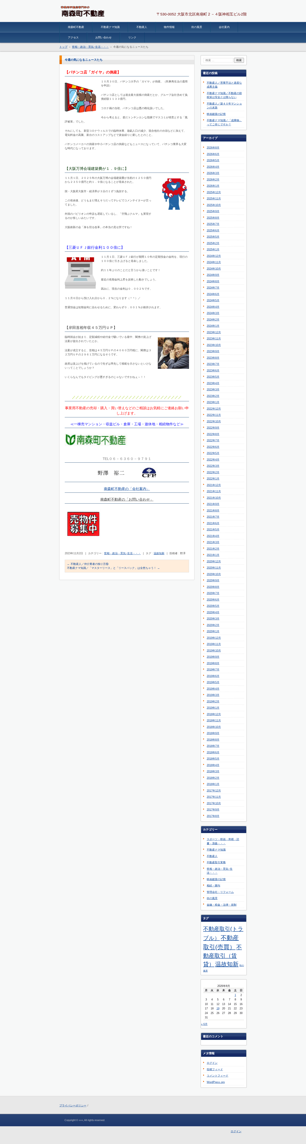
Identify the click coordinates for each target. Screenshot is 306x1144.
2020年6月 (213, 599)
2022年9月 (213, 427)
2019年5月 (213, 682)
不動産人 (141, 27)
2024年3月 (213, 313)
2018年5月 (213, 758)
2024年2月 (213, 319)
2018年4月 (213, 765)
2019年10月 (214, 650)
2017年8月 (213, 816)
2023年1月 (213, 402)
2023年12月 (214, 332)
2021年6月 (213, 523)
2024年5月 (213, 300)
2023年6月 (213, 370)
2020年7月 (213, 593)
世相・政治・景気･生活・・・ (122, 553)
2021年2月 (213, 548)
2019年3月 (213, 695)
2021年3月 (213, 542)
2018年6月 (213, 752)
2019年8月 (213, 663)
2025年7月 (213, 224)
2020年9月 (213, 580)
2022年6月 (213, 446)
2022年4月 (213, 459)
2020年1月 (213, 631)
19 (217, 1008)
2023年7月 (213, 364)
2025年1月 (213, 249)
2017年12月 (214, 790)
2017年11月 (214, 796)
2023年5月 (213, 376)
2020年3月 (213, 618)
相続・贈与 (213, 885)
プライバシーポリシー (72, 1105)
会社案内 (224, 27)
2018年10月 (214, 727)
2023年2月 (213, 396)
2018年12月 (214, 714)
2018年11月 (214, 720)
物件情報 (169, 27)
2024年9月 (213, 275)
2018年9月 (213, 733)
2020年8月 (213, 586)
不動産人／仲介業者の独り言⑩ (87, 564)
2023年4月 (213, 383)
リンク (132, 37)
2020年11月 (214, 567)
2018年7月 (213, 746)
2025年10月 (214, 205)
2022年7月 (213, 440)
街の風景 (196, 27)
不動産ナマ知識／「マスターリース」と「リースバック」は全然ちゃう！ (113, 567)
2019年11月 (214, 644)
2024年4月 (213, 306)
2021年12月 (214, 485)
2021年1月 (213, 555)
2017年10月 (214, 803)
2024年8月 (213, 281)
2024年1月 (213, 325)
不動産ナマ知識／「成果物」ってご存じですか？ (224, 122)
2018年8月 (213, 739)
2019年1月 (213, 707)
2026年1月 (213, 185)
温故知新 (159, 553)
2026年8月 (213, 147)
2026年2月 (213, 179)
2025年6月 (213, 230)
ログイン (212, 1062)
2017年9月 (213, 809)
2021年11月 (214, 491)
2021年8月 (213, 510)
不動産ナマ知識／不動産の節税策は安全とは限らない (224, 95)
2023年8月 (213, 357)
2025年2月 (213, 243)
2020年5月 (213, 605)
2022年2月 (213, 472)
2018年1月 (213, 784)
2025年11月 (214, 198)
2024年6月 (213, 294)
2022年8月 (213, 434)
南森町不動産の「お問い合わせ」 (126, 499)
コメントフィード (217, 1075)
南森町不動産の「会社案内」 (127, 489)
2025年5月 (213, 236)
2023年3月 (213, 389)
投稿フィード (215, 1069)
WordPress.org (216, 1082)
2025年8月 (213, 217)
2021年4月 (213, 536)
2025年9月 (213, 211)
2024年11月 (214, 262)
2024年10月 (214, 268)
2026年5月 (213, 160)
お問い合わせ (103, 37)
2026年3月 (213, 173)
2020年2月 (213, 625)
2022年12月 (214, 408)
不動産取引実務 (216, 862)
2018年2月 (213, 777)
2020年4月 (213, 612)
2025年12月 (214, 192)
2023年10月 (214, 345)
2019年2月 (213, 701)
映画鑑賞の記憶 (216, 114)
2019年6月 (213, 676)
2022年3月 (213, 465)
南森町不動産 (76, 27)
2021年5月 (213, 529)
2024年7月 (213, 287)
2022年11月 (214, 415)
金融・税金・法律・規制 (221, 904)
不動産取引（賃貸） (222, 955)
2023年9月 (213, 351)
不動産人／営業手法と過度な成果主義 (224, 84)
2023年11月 (214, 338)
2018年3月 (213, 771)
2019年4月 (213, 688)
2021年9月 (213, 504)
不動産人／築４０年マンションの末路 (224, 105)
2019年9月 (213, 656)
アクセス (73, 37)
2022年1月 (213, 478)
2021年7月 (213, 516)
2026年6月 (213, 154)
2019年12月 (214, 637)
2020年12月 (214, 561)
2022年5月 (213, 453)
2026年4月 (213, 166)
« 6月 (204, 1024)
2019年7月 (213, 669)
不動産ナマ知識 (110, 27)
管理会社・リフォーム (220, 892)
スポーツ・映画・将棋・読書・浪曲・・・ (223, 841)
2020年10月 (214, 574)
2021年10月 (214, 497)
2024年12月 (214, 256)
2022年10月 (214, 421)
